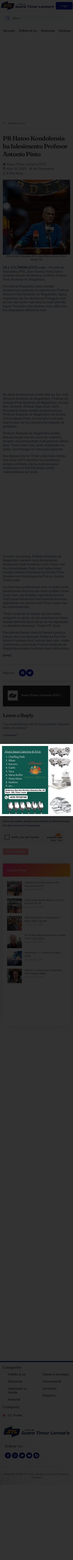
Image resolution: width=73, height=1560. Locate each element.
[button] (67, 749)
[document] (36, 780)
